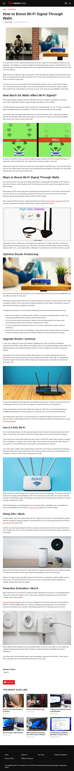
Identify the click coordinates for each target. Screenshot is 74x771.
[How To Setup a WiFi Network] (13, 724)
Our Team (41, 755)
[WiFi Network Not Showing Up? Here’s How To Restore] (37, 724)
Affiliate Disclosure (27, 758)
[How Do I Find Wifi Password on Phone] (13, 700)
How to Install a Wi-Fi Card (35, 709)
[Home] (17, 3)
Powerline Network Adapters (12, 602)
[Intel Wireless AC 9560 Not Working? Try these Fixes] (60, 724)
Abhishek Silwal (55, 737)
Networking (12, 9)
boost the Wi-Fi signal (53, 201)
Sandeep (6, 713)
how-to (6, 672)
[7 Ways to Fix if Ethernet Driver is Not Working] (60, 700)
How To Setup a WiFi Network (13, 732)
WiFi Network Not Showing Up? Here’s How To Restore (36, 733)
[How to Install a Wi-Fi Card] (37, 700)
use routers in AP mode (10, 523)
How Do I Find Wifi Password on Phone (13, 710)
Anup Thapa (8, 22)
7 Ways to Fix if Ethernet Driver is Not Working (60, 710)
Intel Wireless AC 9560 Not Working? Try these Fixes (59, 733)
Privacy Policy (9, 758)
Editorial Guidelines (61, 755)
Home (4, 9)
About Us (24, 755)
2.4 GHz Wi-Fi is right (35, 507)
